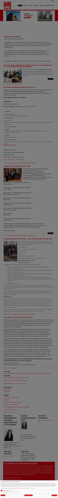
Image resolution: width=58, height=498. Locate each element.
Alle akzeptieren (54, 495)
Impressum (33, 488)
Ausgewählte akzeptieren (28, 495)
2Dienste (5, 492)
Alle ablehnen (3, 495)
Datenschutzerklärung (17, 488)
